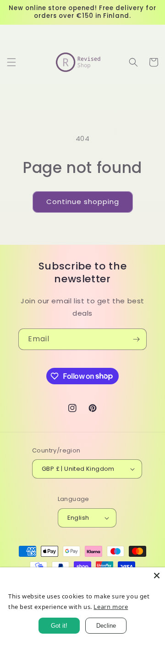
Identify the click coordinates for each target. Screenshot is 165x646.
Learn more (111, 607)
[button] (11, 62)
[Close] (156, 575)
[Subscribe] (136, 339)
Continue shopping (82, 201)
